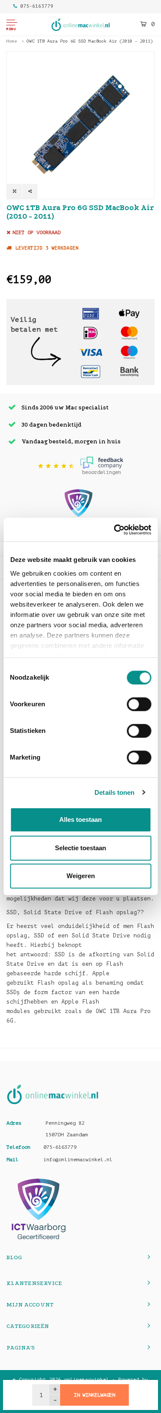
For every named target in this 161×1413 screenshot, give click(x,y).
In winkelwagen (94, 1395)
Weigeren (81, 875)
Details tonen (114, 792)
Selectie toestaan (80, 847)
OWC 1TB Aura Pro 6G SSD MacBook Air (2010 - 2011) (90, 41)
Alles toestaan (80, 819)
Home (11, 41)
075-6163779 (36, 6)
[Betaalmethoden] (90, 313)
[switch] (139, 704)
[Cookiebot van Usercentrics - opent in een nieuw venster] (114, 529)
